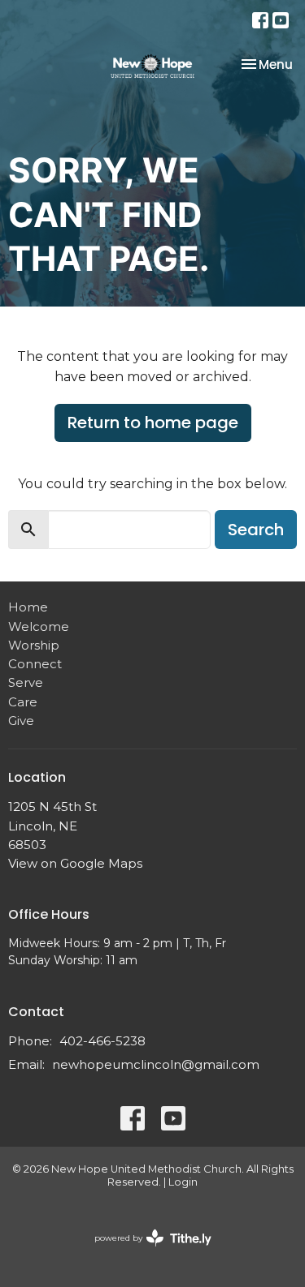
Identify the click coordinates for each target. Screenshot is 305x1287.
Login (183, 1182)
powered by (145, 1252)
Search (256, 529)
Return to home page (153, 422)
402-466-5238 (102, 1041)
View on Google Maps (75, 863)
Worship (33, 645)
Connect (35, 663)
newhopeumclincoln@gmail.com (155, 1064)
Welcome (38, 626)
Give (21, 720)
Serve (25, 682)
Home (28, 607)
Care (22, 702)
